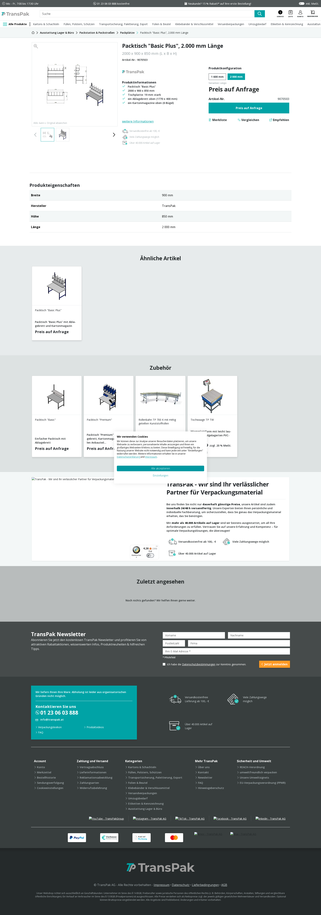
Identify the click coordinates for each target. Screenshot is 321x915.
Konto (41, 767)
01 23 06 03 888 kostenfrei (113, 3)
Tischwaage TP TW (202, 419)
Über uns (204, 767)
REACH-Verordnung (252, 767)
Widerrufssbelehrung (93, 788)
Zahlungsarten (89, 782)
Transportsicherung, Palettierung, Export (123, 24)
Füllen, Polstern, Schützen (79, 24)
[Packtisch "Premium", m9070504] (108, 397)
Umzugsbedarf (257, 24)
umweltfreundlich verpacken (258, 772)
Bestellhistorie (46, 777)
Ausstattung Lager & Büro (145, 809)
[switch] (150, 555)
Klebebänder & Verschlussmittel (194, 24)
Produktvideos (95, 727)
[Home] (33, 33)
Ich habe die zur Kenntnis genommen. (206, 664)
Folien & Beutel (161, 24)
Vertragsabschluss (92, 767)
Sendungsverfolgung (50, 782)
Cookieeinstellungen (50, 788)
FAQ (40, 732)
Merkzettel (44, 772)
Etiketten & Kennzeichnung (287, 24)
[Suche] (259, 13)
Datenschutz (180, 885)
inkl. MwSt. (312, 3)
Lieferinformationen (93, 772)
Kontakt (203, 772)
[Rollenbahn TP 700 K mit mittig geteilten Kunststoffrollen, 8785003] (160, 397)
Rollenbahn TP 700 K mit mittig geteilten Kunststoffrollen (157, 421)
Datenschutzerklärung (128, 456)
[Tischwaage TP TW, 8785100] (212, 397)
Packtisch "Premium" (99, 419)
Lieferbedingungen (205, 885)
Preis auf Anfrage (249, 108)
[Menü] (157, 547)
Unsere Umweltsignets (254, 777)
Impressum (161, 885)
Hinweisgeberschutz (211, 788)
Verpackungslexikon (50, 727)
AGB (224, 885)
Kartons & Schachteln (46, 24)
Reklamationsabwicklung (96, 777)
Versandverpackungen (231, 24)
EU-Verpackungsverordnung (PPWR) (263, 782)
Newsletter (205, 777)
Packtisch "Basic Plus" (48, 310)
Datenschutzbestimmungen (198, 664)
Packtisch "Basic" (45, 419)
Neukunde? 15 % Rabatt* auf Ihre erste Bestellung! (219, 3)
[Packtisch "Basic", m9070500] (57, 397)
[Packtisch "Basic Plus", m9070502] (57, 287)
